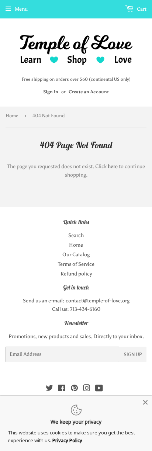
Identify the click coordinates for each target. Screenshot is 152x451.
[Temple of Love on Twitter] (49, 389)
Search (76, 235)
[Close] (145, 402)
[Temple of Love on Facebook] (62, 389)
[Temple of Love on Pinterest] (74, 389)
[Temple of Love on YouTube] (99, 389)
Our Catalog (76, 254)
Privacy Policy (67, 440)
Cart (141, 9)
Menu (21, 9)
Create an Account (89, 91)
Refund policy (76, 274)
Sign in (50, 91)
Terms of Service (76, 264)
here (113, 166)
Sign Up (133, 354)
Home (12, 115)
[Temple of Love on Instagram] (86, 389)
